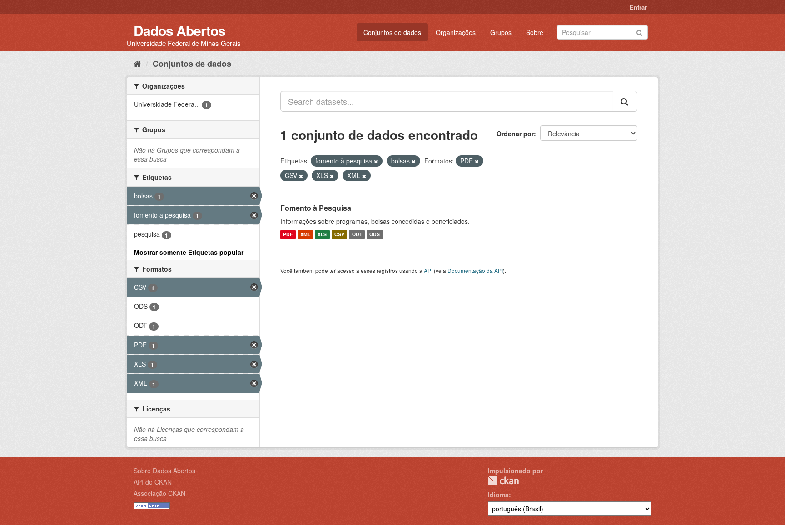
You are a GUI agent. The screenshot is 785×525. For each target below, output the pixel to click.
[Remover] (376, 161)
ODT (357, 234)
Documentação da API (475, 270)
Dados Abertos (179, 30)
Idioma (498, 494)
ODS (374, 234)
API (428, 270)
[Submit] (639, 31)
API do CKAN (153, 481)
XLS (322, 234)
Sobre (534, 32)
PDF (288, 234)
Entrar (638, 7)
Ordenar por (515, 133)
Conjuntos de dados (392, 32)
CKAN (503, 480)
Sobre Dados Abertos (164, 470)
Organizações (456, 32)
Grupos (501, 32)
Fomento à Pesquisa (315, 208)
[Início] (137, 63)
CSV (339, 234)
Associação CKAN (159, 493)
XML (305, 234)
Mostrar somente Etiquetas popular (188, 252)
